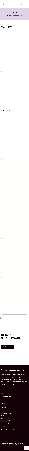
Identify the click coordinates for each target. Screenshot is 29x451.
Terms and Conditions (6, 396)
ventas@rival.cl (4, 435)
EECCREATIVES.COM (13, 444)
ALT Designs (4, 410)
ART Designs (4, 415)
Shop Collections (6, 346)
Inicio (7, 15)
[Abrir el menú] (22, 4)
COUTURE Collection (6, 413)
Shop (2, 398)
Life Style (3, 401)
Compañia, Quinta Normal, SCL (8, 429)
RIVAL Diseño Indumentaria (14, 370)
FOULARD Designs (5, 423)
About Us (3, 391)
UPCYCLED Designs (5, 420)
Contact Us (3, 403)
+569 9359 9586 (4, 432)
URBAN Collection (5, 418)
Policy (2, 393)
